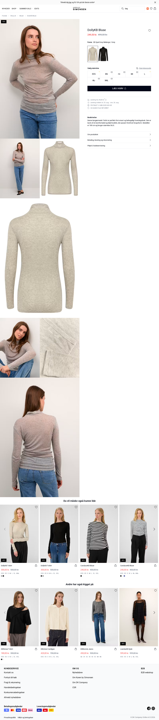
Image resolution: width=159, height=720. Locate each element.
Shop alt (13, 16)
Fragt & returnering (12, 682)
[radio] (93, 74)
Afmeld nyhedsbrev (12, 697)
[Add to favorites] (149, 30)
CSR (74, 687)
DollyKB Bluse (31, 16)
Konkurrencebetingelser (14, 692)
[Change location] (148, 9)
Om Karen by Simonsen (82, 677)
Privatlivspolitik (10, 718)
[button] (119, 134)
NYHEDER (6, 9)
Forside (4, 16)
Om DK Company (80, 682)
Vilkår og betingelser (25, 718)
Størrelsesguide (145, 68)
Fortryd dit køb (10, 677)
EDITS (36, 9)
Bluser (22, 16)
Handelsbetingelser (12, 687)
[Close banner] (155, 2)
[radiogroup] (119, 77)
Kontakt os (8, 672)
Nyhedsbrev (77, 672)
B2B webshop (147, 672)
